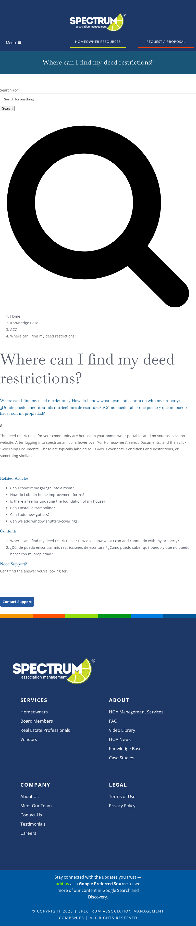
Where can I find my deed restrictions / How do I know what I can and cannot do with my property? (94, 540)
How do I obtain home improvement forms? (47, 494)
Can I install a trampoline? (32, 507)
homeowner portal (121, 435)
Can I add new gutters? (30, 514)
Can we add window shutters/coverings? (44, 521)
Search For (9, 90)
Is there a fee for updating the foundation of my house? (57, 501)
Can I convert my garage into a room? (42, 488)
